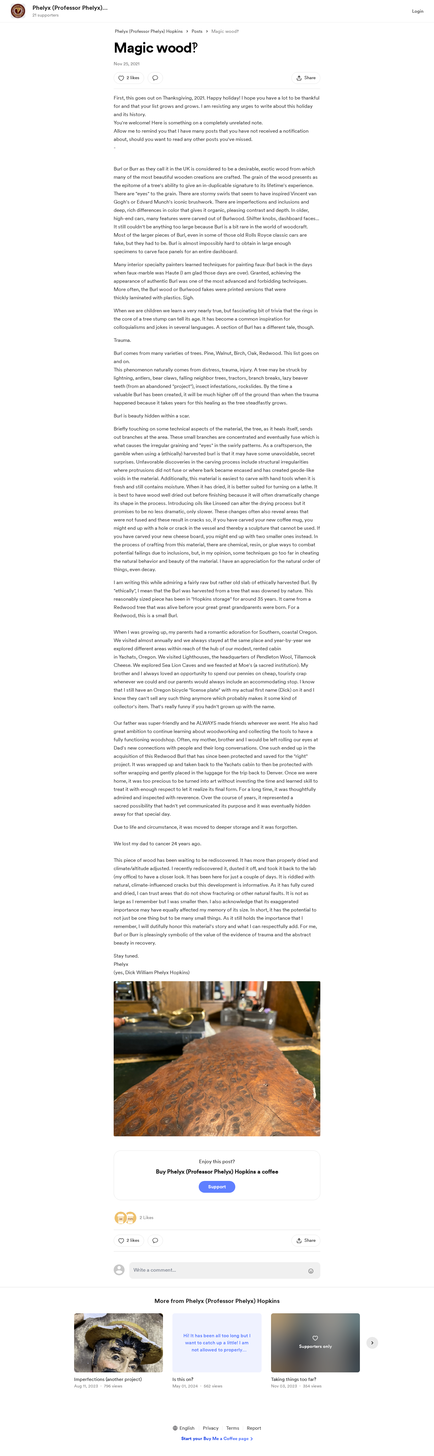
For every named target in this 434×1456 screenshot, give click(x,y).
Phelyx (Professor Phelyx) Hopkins (67, 8)
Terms (232, 1428)
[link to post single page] (118, 1352)
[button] (183, 1428)
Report (254, 1428)
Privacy (210, 1428)
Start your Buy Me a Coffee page (215, 1438)
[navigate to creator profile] (18, 11)
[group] (118, 1352)
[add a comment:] (155, 78)
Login (417, 11)
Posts (197, 31)
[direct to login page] (224, 1270)
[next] (372, 1343)
